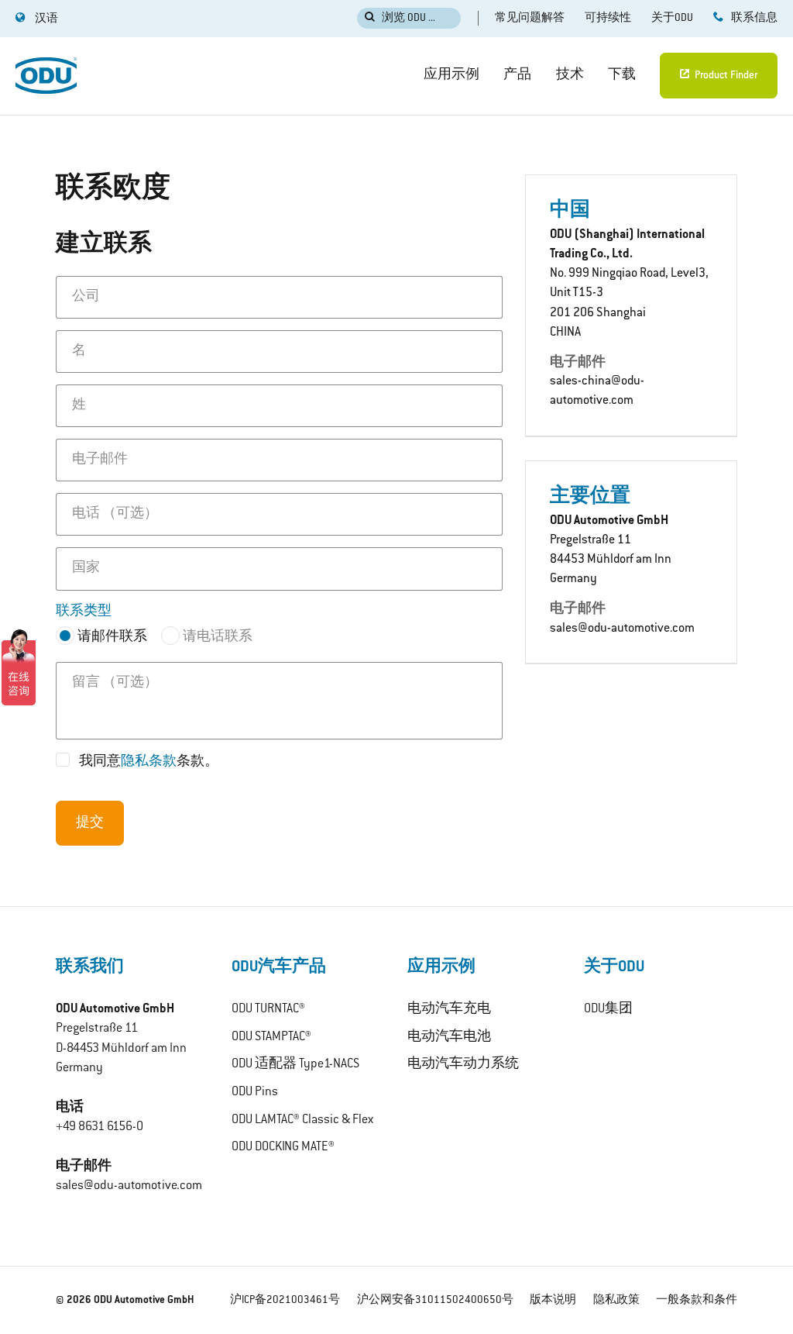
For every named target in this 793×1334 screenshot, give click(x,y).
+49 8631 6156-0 (99, 1127)
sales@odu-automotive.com (622, 629)
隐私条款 (149, 762)
